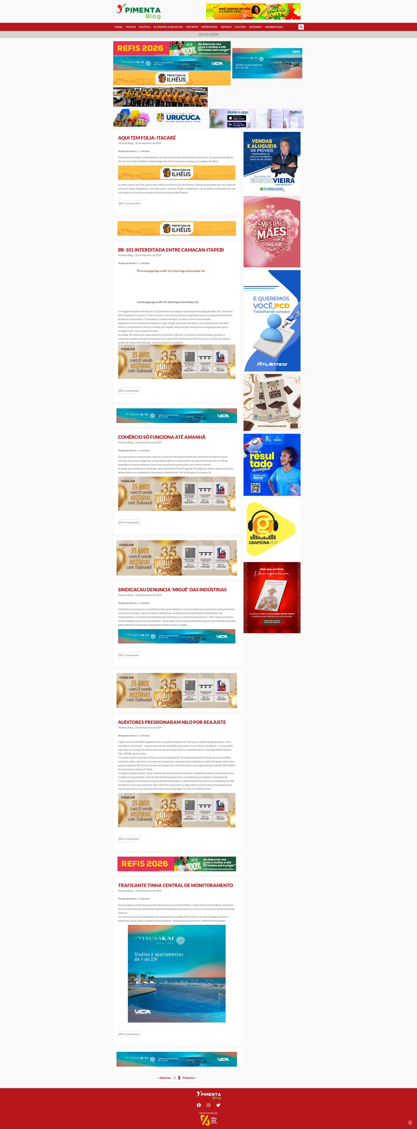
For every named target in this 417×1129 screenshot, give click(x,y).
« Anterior (164, 1078)
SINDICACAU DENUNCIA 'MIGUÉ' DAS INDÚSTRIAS (172, 589)
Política (144, 26)
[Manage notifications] (410, 1122)
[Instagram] (208, 1105)
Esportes (192, 26)
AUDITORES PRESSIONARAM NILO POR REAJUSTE (172, 722)
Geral (119, 26)
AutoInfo (255, 26)
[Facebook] (199, 1105)
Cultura (240, 26)
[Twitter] (218, 1105)
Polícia (131, 26)
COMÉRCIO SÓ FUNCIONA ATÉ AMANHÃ (162, 437)
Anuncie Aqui (274, 26)
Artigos (226, 26)
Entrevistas (209, 26)
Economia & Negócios (168, 26)
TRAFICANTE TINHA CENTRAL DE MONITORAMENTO (175, 885)
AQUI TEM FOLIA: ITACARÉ (147, 138)
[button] (301, 27)
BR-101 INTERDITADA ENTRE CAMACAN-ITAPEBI (171, 250)
